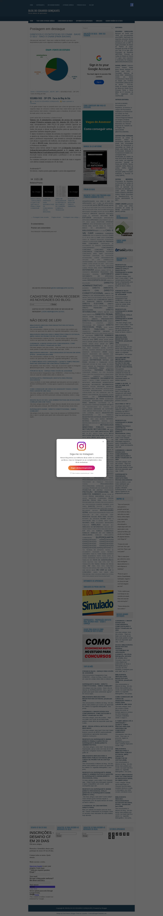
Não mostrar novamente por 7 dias (82, 473)
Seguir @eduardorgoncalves (81, 468)
